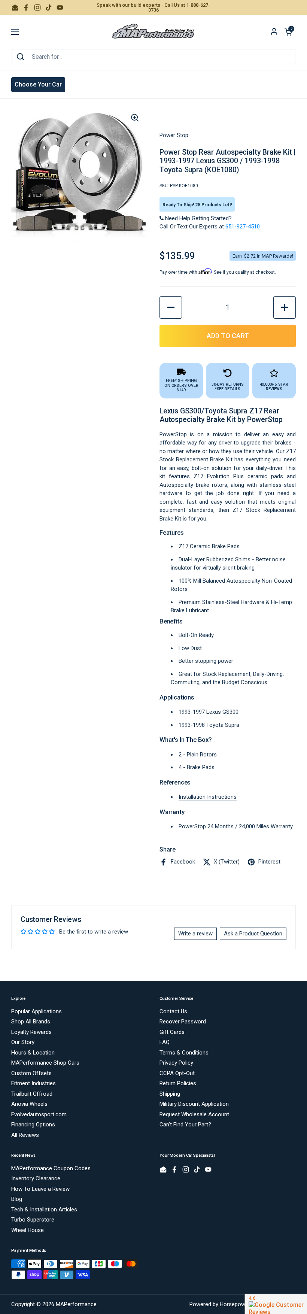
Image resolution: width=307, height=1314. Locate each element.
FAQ (164, 1042)
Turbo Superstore (32, 1219)
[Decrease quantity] (170, 307)
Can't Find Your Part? (185, 1124)
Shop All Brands (30, 1021)
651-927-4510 (242, 226)
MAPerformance (76, 1304)
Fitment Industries (33, 1083)
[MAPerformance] (153, 32)
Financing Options (33, 1124)
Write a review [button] (195, 933)
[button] (288, 31)
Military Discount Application (194, 1104)
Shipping (169, 1093)
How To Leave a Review (40, 1189)
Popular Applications (36, 1011)
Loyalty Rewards (31, 1032)
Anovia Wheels (29, 1104)
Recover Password (182, 1021)
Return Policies (177, 1083)
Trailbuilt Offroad (31, 1093)
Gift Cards (172, 1032)
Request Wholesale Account (194, 1114)
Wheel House (27, 1230)
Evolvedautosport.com (39, 1114)
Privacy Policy (176, 1062)
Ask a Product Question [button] (253, 933)
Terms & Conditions (184, 1052)
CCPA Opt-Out (177, 1073)
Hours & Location (33, 1052)
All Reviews (25, 1135)
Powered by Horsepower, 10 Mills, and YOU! (242, 1304)
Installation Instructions (208, 796)
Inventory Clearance (35, 1178)
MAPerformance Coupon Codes (51, 1168)
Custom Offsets (31, 1073)
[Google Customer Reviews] (276, 1304)
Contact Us (173, 1011)
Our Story (22, 1042)
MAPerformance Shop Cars (45, 1062)
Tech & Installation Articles (44, 1209)
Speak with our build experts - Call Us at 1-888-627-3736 (153, 7)
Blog (16, 1199)
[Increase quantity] (284, 307)
